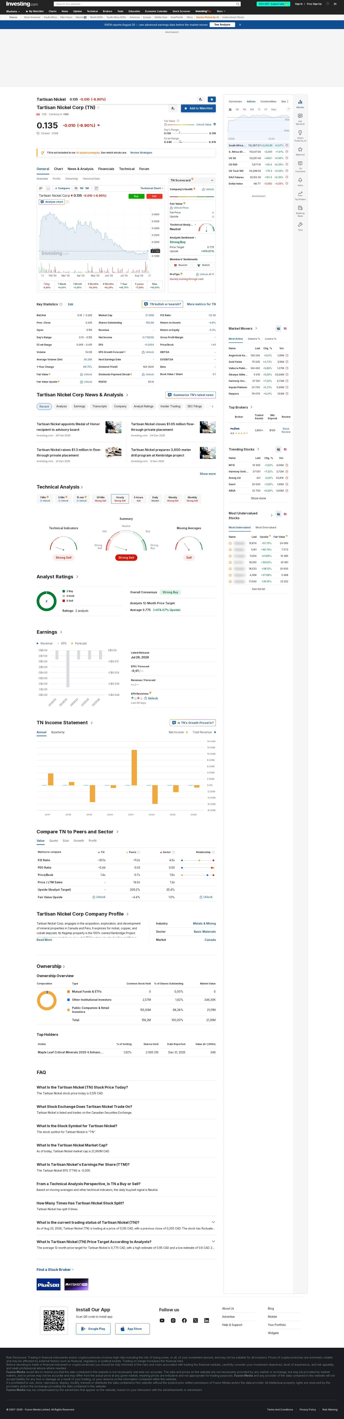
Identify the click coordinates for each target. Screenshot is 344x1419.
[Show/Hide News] (96, 188)
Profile (57, 178)
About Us (228, 1308)
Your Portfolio (277, 1324)
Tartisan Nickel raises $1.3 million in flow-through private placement (69, 452)
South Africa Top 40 (240, 145)
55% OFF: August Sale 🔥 (273, 4)
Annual (41, 732)
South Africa (50, 17)
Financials (106, 169)
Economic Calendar (156, 11)
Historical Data (91, 178)
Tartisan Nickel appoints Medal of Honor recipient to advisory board (68, 427)
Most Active (236, 338)
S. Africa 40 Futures (240, 151)
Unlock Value (203, 124)
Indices (251, 101)
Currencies (235, 101)
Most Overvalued (266, 527)
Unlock (101, 897)
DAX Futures (236, 177)
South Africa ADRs (116, 17)
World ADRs (96, 17)
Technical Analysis (58, 487)
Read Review (286, 430)
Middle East (160, 17)
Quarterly (57, 732)
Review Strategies (141, 152)
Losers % (270, 338)
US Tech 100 (236, 170)
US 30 (232, 157)
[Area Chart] (48, 188)
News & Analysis (81, 169)
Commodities (268, 101)
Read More (44, 939)
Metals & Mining (204, 923)
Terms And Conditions (280, 1409)
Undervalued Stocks (233, 17)
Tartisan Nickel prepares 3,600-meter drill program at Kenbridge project (161, 452)
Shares (13, 17)
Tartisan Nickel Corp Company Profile (80, 914)
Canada (210, 939)
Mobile (272, 1316)
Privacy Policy (308, 1409)
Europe (147, 17)
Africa (190, 17)
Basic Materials (205, 931)
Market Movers (240, 328)
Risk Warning (329, 1409)
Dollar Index (236, 183)
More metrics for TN (201, 304)
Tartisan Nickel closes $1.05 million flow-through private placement (163, 427)
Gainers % (254, 338)
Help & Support (232, 1324)
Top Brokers (238, 407)
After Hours (66, 17)
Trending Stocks (241, 449)
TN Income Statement (62, 722)
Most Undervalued (240, 527)
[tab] (45, 499)
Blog (271, 1308)
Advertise (228, 1316)
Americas (135, 17)
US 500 (233, 164)
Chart (58, 169)
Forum (144, 169)
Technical (127, 169)
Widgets (273, 1333)
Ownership (71, 178)
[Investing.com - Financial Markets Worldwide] (22, 4)
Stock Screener (181, 11)
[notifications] (327, 4)
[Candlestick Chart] (40, 188)
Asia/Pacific (177, 17)
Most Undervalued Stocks (243, 515)
